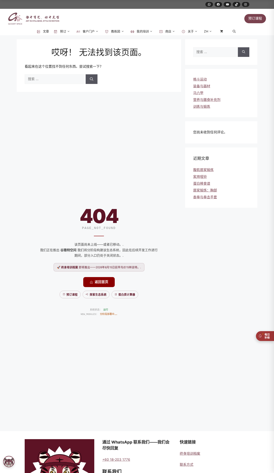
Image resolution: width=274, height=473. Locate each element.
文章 (45, 31)
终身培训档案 (190, 454)
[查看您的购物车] (222, 31)
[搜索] (91, 79)
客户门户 (88, 31)
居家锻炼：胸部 (205, 190)
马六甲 (198, 93)
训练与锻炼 (201, 107)
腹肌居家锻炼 (203, 170)
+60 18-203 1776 (116, 460)
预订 (62, 31)
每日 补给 (267, 336)
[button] (234, 31)
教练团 (115, 31)
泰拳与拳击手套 (205, 197)
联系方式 (186, 465)
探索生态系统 (98, 294)
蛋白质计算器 (126, 294)
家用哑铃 (200, 177)
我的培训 (142, 31)
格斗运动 (200, 79)
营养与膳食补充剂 (206, 100)
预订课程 (255, 18)
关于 (190, 31)
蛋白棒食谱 (201, 184)
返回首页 (101, 282)
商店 (167, 31)
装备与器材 (201, 86)
